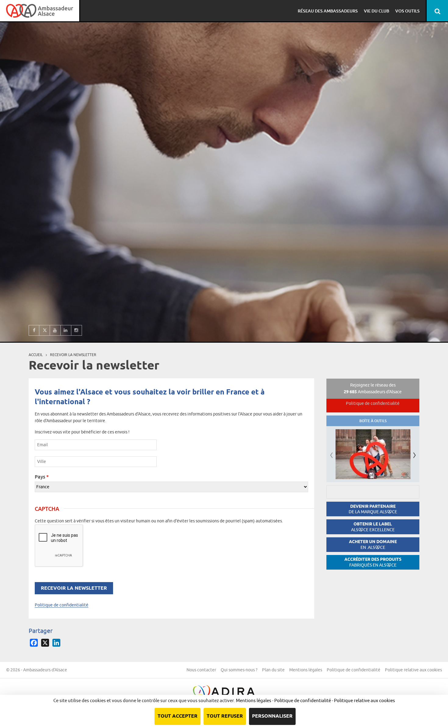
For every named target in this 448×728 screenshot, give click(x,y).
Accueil (36, 354)
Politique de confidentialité (61, 605)
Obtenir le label (373, 526)
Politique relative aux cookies (413, 669)
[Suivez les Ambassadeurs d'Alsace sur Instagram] (76, 330)
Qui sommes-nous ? (239, 669)
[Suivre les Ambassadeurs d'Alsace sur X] (44, 330)
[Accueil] (39, 10)
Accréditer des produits (372, 562)
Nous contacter (201, 669)
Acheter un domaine (373, 544)
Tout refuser (225, 716)
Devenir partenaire (373, 509)
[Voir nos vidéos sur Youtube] (55, 330)
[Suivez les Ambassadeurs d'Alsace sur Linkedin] (66, 330)
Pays (42, 477)
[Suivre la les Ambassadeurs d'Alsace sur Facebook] (34, 330)
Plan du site (273, 669)
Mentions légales (305, 669)
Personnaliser (272, 716)
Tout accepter (177, 716)
